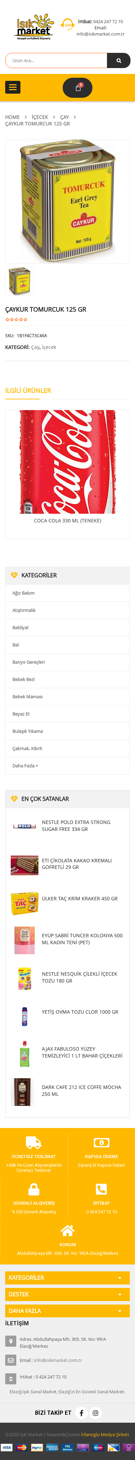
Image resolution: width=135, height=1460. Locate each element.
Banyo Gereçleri (28, 662)
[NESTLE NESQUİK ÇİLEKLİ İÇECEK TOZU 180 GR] (24, 979)
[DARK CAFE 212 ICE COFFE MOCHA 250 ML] (24, 1092)
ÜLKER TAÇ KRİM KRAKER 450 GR (80, 898)
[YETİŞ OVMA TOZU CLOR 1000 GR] (24, 1017)
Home (12, 117)
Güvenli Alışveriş (34, 1203)
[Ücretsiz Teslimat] (34, 1143)
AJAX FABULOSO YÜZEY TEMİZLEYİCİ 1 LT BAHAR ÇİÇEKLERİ (82, 1052)
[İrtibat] (101, 1189)
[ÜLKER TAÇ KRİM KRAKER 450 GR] (24, 903)
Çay (64, 117)
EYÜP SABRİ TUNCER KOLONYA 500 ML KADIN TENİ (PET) (82, 939)
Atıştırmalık (24, 610)
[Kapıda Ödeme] (101, 1143)
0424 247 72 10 (108, 21)
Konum (68, 1244)
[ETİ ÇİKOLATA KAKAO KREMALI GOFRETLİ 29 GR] (24, 865)
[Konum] (68, 1231)
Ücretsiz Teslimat (34, 1156)
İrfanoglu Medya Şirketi (105, 1434)
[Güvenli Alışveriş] (34, 1189)
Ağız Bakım (23, 593)
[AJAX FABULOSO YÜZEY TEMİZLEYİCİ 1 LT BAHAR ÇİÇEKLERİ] (24, 1054)
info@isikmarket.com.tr (100, 34)
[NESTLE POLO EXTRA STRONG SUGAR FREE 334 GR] (24, 827)
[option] (67, 201)
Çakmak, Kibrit (27, 748)
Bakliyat (20, 627)
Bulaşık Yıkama (27, 731)
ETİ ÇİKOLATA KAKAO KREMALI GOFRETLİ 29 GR (77, 864)
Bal (15, 645)
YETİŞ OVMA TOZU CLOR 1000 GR (80, 1011)
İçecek (40, 117)
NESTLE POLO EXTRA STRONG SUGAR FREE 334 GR (76, 825)
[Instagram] (95, 1413)
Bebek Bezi (23, 679)
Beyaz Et (21, 714)
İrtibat (101, 1203)
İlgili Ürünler (28, 390)
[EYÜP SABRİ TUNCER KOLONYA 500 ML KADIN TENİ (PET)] (24, 940)
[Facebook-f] (81, 1413)
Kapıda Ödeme (101, 1156)
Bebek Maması (27, 696)
